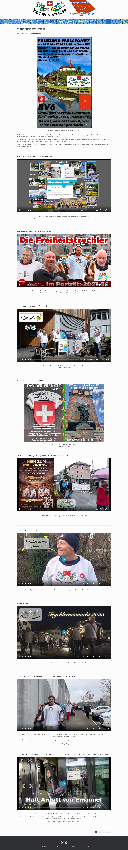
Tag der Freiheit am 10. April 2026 (30, 380)
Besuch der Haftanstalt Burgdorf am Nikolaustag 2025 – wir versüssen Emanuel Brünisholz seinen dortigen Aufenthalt (62, 754)
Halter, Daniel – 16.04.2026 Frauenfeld (32, 306)
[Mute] (85, 210)
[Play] (25, 210)
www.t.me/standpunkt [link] (74, 744)
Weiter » (108, 832)
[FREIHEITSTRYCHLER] (64, 8)
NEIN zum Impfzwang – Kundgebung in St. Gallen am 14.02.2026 (42, 455)
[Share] (108, 210)
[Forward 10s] (28, 210)
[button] (108, 21)
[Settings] (97, 210)
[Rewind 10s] (22, 210)
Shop (61, 21)
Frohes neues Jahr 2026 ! (27, 530)
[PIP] (100, 210)
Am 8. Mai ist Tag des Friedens (29, 33)
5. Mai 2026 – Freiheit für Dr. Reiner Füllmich (34, 156)
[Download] (103, 210)
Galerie (52, 21)
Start (30, 21)
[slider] (54, 210)
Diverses (90, 21)
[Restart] (19, 210)
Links (80, 21)
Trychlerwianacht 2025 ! (26, 603)
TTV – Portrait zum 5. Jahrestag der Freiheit (34, 231)
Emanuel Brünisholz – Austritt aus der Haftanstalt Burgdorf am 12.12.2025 (46, 676)
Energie (71, 21)
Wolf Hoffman (38, 28)
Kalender (40, 21)
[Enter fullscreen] (106, 210)
